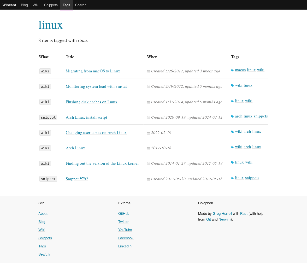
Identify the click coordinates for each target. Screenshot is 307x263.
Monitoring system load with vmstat (96, 86)
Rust (244, 213)
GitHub (123, 213)
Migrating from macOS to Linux (93, 71)
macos (240, 69)
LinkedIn (124, 245)
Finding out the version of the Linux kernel (102, 163)
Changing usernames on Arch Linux (96, 132)
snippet (48, 117)
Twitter (123, 221)
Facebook (126, 237)
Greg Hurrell (222, 213)
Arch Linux (75, 148)
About (42, 213)
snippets (261, 116)
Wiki (36, 4)
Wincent (9, 4)
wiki (45, 71)
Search (80, 4)
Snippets (51, 4)
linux (50, 24)
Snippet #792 (77, 178)
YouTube (125, 229)
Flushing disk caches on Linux (92, 102)
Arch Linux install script (86, 117)
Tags (66, 4)
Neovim (224, 219)
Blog (24, 4)
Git (208, 219)
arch (238, 116)
